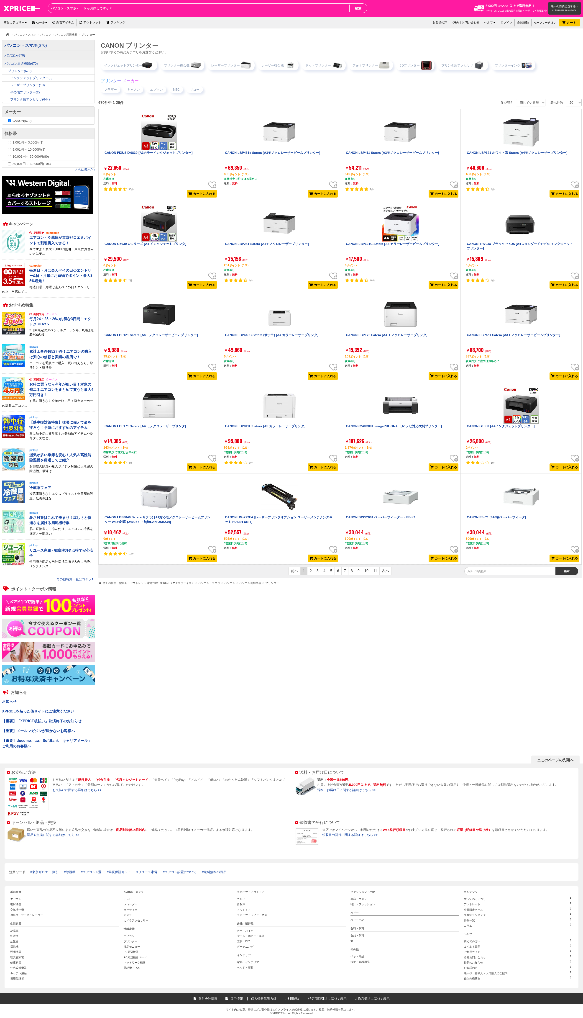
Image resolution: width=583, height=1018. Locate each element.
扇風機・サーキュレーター (26, 915)
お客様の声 (439, 22)
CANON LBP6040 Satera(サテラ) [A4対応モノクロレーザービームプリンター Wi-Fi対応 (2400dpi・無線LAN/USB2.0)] (157, 519)
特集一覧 (469, 920)
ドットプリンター (318, 65)
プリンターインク (507, 65)
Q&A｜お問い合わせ (466, 22)
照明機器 (15, 952)
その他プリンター (25, 92)
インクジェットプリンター (123, 65)
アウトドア (244, 909)
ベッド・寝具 (245, 967)
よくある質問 (472, 946)
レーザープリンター (225, 65)
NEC (176, 89)
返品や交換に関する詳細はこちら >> (53, 835)
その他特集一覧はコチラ (74, 579)
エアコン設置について (181, 872)
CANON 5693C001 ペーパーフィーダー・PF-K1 (381, 517)
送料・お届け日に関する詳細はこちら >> (346, 790)
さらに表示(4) (85, 169)
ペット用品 (357, 956)
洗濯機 (14, 936)
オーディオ (130, 909)
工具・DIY (243, 941)
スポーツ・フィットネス (252, 915)
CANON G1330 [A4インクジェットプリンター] (501, 426)
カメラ (128, 915)
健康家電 (15, 962)
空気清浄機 (17, 909)
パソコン (229, 583)
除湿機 (70, 872)
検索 (358, 8)
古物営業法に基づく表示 (372, 998)
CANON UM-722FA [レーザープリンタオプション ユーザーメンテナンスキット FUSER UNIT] (278, 519)
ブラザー (110, 89)
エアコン (15, 899)
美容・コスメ (358, 899)
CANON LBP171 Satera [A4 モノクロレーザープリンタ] (145, 426)
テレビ (128, 899)
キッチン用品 (18, 973)
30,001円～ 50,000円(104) (32, 164)
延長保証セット (120, 872)
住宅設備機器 (18, 968)
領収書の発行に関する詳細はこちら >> (350, 835)
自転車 (241, 904)
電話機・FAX (132, 968)
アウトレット (92, 22)
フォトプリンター (365, 65)
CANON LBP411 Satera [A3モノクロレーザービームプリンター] (392, 152)
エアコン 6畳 (92, 872)
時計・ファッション (362, 904)
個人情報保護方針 (263, 998)
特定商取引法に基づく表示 (327, 998)
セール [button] (40, 22)
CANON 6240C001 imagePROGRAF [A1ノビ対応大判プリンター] (394, 426)
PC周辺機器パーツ (135, 957)
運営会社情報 (207, 998)
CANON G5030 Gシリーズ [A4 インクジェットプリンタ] (145, 244)
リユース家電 (147, 872)
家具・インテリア (248, 962)
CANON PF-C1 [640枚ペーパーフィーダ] (496, 517)
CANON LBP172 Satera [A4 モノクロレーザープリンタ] (386, 335)
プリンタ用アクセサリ (457, 65)
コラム (468, 925)
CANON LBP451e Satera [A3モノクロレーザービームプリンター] (272, 152)
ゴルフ (241, 899)
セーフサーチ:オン (545, 22)
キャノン (133, 89)
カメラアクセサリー (136, 920)
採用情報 (236, 998)
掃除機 (14, 946)
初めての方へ (472, 941)
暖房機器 (15, 904)
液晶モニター (132, 946)
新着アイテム (64, 22)
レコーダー (130, 904)
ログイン (506, 22)
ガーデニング (245, 946)
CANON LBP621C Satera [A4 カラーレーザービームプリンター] (392, 244)
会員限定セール (473, 909)
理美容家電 (17, 957)
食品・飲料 (357, 935)
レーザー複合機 (272, 65)
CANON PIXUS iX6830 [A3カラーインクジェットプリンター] (149, 152)
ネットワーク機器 (135, 962)
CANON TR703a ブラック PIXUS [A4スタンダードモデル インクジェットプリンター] (520, 246)
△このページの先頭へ (555, 760)
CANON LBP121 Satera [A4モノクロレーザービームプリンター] (151, 335)
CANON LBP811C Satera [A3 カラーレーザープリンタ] (265, 426)
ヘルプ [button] (488, 22)
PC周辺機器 (131, 952)
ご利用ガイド (472, 952)
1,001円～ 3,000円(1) (28, 142)
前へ (294, 571)
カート (572, 22)
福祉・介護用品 (360, 962)
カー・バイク (245, 930)
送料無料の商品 (215, 872)
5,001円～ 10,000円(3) (29, 149)
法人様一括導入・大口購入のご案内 (486, 973)
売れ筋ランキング (475, 915)
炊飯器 (14, 941)
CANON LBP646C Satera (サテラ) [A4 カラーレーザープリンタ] (271, 335)
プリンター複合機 (176, 65)
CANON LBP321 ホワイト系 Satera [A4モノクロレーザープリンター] (517, 152)
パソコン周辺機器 (250, 583)
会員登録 (523, 22)
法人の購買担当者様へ (564, 6)
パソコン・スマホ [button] (63, 8)
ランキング (117, 22)
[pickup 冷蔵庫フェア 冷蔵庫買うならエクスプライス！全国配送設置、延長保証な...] (48, 502)
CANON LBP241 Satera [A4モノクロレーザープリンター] (267, 244)
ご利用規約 (292, 998)
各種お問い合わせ (475, 957)
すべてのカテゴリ (475, 899)
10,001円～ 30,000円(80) (31, 156)
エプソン (156, 89)
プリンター (272, 583)
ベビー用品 (357, 920)
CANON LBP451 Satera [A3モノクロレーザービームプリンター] (513, 335)
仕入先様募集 (472, 978)
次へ (385, 571)
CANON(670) (22, 121)
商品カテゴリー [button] (14, 22)
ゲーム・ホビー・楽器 (250, 936)
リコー (194, 89)
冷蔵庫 (14, 930)
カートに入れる (204, 193)
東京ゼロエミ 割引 (45, 872)
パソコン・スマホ (209, 583)
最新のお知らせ (473, 962)
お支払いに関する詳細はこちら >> (77, 790)
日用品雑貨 (17, 978)
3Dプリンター (410, 65)
